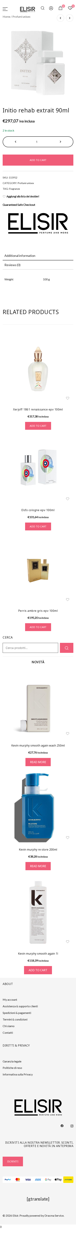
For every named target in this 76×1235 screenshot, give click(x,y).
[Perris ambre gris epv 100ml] (38, 570)
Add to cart (38, 160)
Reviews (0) (12, 265)
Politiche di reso (12, 1067)
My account (10, 999)
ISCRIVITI (12, 1161)
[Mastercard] (18, 1179)
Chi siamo (8, 1026)
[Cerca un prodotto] (43, 9)
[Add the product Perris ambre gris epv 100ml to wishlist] (68, 599)
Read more (38, 762)
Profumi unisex (21, 16)
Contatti (8, 1032)
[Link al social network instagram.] (72, 1125)
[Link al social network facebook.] (62, 1125)
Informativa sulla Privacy (18, 1074)
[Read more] (38, 703)
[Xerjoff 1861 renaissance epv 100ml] (38, 369)
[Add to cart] (38, 912)
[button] (16, 142)
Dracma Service (54, 1215)
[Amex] (38, 1179)
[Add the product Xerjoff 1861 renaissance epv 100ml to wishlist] (68, 398)
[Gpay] (48, 1179)
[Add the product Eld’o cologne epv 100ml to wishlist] (68, 499)
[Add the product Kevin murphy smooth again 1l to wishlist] (68, 942)
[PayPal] (8, 1179)
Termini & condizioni (15, 1019)
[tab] (38, 255)
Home (6, 16)
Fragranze (14, 188)
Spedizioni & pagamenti (17, 1012)
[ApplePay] (58, 1179)
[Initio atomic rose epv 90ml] (60, 18)
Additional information (19, 256)
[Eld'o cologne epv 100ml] (38, 470)
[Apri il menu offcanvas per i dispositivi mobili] (5, 8)
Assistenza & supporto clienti (20, 1006)
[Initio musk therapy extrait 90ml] (69, 18)
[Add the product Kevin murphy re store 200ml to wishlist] (68, 838)
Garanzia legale (12, 1061)
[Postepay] (68, 1179)
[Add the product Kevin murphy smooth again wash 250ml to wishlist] (68, 733)
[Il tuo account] (51, 9)
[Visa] (28, 1179)
